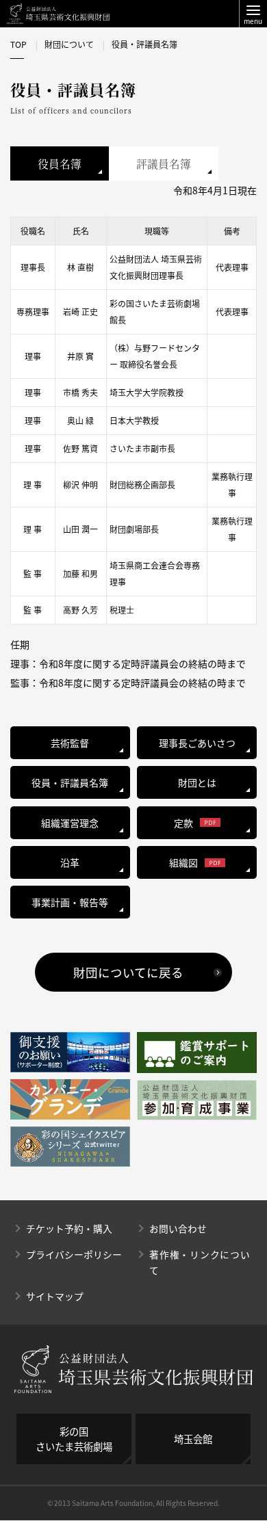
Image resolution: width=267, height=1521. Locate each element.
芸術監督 (70, 743)
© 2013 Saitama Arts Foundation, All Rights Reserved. (133, 1503)
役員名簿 (59, 163)
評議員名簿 (163, 163)
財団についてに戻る (128, 972)
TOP (18, 44)
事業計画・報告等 (69, 902)
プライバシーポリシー (74, 1254)
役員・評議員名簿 (69, 782)
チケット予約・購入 (69, 1228)
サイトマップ (55, 1296)
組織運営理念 (70, 823)
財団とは (197, 782)
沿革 (69, 862)
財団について (69, 44)
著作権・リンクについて (199, 1262)
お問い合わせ (178, 1228)
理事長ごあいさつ (197, 743)
